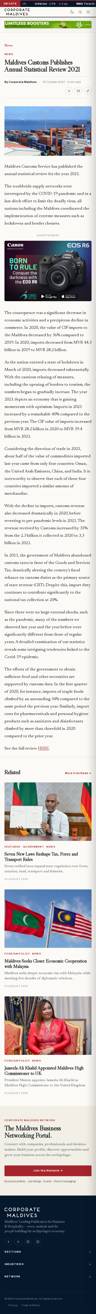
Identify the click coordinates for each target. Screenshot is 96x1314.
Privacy (13, 1305)
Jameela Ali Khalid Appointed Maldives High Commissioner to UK (43, 1070)
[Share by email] (78, 91)
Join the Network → (48, 1170)
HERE (43, 748)
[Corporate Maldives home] (17, 12)
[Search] (80, 12)
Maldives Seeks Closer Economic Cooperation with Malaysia (45, 963)
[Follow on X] (18, 1242)
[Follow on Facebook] (8, 1242)
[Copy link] (88, 91)
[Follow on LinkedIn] (38, 1242)
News (8, 45)
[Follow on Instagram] (28, 1242)
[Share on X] (69, 91)
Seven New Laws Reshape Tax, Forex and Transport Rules (41, 856)
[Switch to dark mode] (72, 12)
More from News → (78, 773)
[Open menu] (88, 12)
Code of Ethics (31, 1305)
